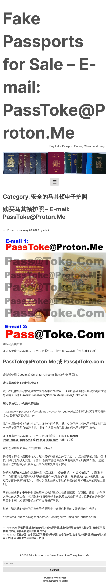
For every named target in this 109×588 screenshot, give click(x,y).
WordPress (60, 577)
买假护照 (23, 527)
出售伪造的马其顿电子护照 (44, 527)
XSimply (52, 581)
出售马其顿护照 (82, 527)
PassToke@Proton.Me (29, 361)
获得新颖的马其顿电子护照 (31, 531)
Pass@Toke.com (83, 361)
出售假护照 (66, 527)
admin (46, 230)
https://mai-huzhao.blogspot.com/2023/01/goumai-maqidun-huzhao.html (49, 517)
